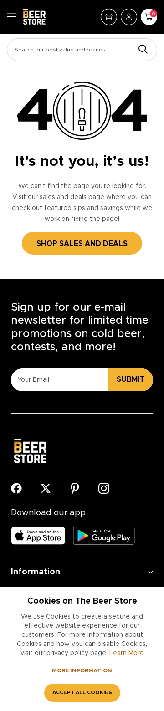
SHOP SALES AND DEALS (82, 243)
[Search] (140, 49)
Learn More (126, 653)
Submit (130, 379)
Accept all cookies (82, 692)
